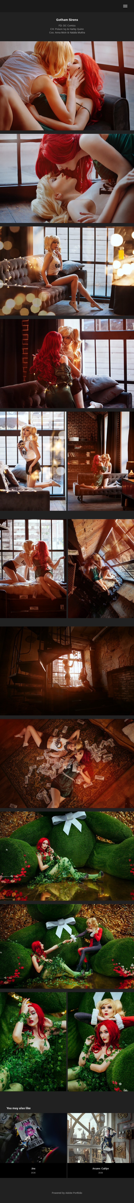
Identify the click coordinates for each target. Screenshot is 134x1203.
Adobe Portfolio (73, 1192)
